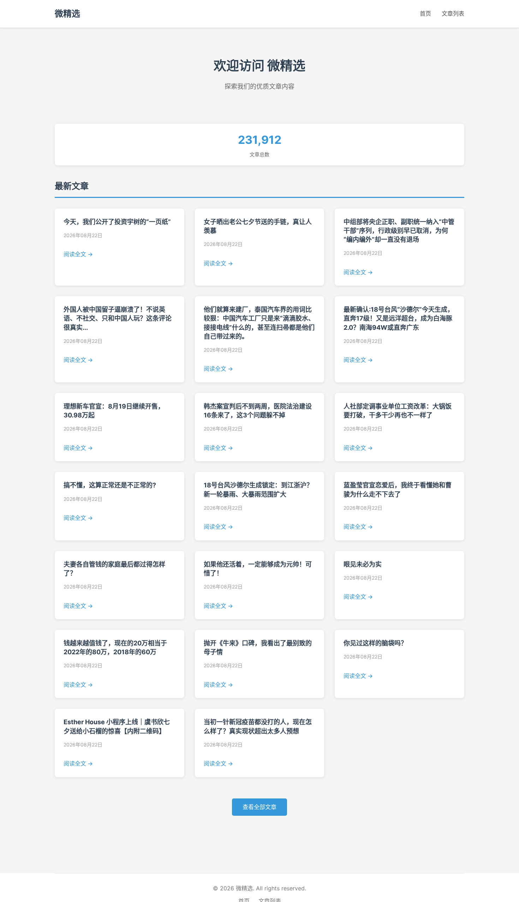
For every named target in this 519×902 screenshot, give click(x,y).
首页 (425, 13)
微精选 (67, 13)
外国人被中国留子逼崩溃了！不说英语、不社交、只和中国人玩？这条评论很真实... (118, 318)
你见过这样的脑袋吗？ (375, 643)
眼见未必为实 (363, 564)
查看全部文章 (259, 806)
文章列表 (453, 13)
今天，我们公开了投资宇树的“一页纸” (117, 222)
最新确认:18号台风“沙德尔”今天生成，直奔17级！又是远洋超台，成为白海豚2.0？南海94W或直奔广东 (399, 318)
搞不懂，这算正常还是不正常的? (110, 485)
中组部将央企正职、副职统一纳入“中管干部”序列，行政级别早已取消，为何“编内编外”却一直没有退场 (399, 230)
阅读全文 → (78, 254)
